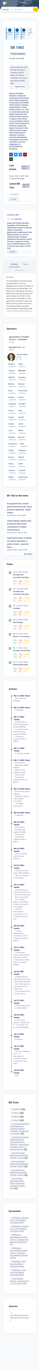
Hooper (11, 424)
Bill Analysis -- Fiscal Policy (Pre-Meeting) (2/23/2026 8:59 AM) (18, 1264)
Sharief (21, 457)
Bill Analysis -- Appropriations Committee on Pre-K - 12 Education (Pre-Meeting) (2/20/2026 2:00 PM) (19, 1239)
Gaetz (20, 364)
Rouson (11, 457)
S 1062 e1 (15, 194)
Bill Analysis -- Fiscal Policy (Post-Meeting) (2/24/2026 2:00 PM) (18, 1272)
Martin (20, 430)
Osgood (11, 371)
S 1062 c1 (18, 1113)
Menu (24, 2)
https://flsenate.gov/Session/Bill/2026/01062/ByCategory (19, 1318)
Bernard (21, 384)
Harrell (21, 417)
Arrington (22, 377)
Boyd (10, 391)
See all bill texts (26, 185)
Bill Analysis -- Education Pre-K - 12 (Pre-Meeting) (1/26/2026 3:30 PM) (19, 1220)
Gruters (11, 417)
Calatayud (12, 404)
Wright (10, 477)
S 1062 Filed (19, 1109)
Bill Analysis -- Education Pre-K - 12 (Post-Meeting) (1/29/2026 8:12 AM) (19, 1228)
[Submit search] (35, 9)
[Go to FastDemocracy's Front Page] (3, 3)
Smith (20, 464)
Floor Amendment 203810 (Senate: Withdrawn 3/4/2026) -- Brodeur (19, 1164)
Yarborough (22, 477)
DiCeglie (22, 404)
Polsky (11, 450)
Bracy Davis (22, 391)
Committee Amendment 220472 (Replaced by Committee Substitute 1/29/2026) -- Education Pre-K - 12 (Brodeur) (19, 1128)
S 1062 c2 (18, 1116)
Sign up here (20, 87)
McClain (21, 437)
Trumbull (21, 470)
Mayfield (11, 437)
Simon (10, 464)
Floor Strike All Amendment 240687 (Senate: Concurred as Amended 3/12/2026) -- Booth (18, 1183)
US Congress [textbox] (7, 10)
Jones (20, 424)
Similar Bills (19, 270)
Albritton (11, 377)
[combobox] (7, 9)
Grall (20, 411)
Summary (14, 264)
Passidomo (12, 444)
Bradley (11, 397)
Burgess (11, 364)
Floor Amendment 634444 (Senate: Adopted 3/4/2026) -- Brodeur (18, 1172)
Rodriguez (22, 450)
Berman (11, 384)
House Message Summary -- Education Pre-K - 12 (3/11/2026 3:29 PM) (19, 1281)
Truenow (11, 470)
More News (28, 554)
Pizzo (22, 444)
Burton (21, 397)
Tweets (25, 264)
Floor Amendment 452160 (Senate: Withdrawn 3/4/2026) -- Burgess (19, 1155)
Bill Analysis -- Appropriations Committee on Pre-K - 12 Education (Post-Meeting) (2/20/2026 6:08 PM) (19, 1253)
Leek (10, 430)
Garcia (10, 411)
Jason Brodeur (22, 354)
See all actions (24, 167)
